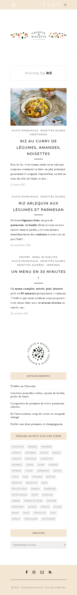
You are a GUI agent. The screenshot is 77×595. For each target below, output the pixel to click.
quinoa (32, 507)
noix (44, 483)
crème (29, 465)
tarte (26, 513)
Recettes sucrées (30, 265)
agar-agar (18, 447)
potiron (51, 501)
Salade (57, 507)
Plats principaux (25, 130)
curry (41, 465)
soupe (15, 513)
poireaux (47, 495)
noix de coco (19, 489)
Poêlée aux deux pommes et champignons (36, 424)
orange (35, 489)
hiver (15, 477)
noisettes (31, 483)
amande (32, 447)
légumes (37, 477)
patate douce (19, 495)
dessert (53, 465)
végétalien (31, 519)
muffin (51, 477)
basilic (57, 453)
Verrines (53, 265)
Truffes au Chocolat (23, 386)
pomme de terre (33, 501)
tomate (16, 519)
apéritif (16, 453)
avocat (44, 453)
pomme (16, 501)
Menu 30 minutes (45, 257)
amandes (46, 447)
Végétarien (38, 134)
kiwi (25, 477)
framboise (43, 471)
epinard (16, 471)
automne (31, 453)
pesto (35, 495)
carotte (16, 459)
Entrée (24, 257)
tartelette (40, 513)
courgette (47, 459)
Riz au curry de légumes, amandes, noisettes (38, 147)
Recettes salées (53, 130)
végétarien (48, 519)
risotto (45, 507)
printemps (18, 507)
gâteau (58, 471)
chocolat (30, 459)
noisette (17, 483)
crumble (17, 465)
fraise (29, 471)
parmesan (50, 489)
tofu (53, 513)
